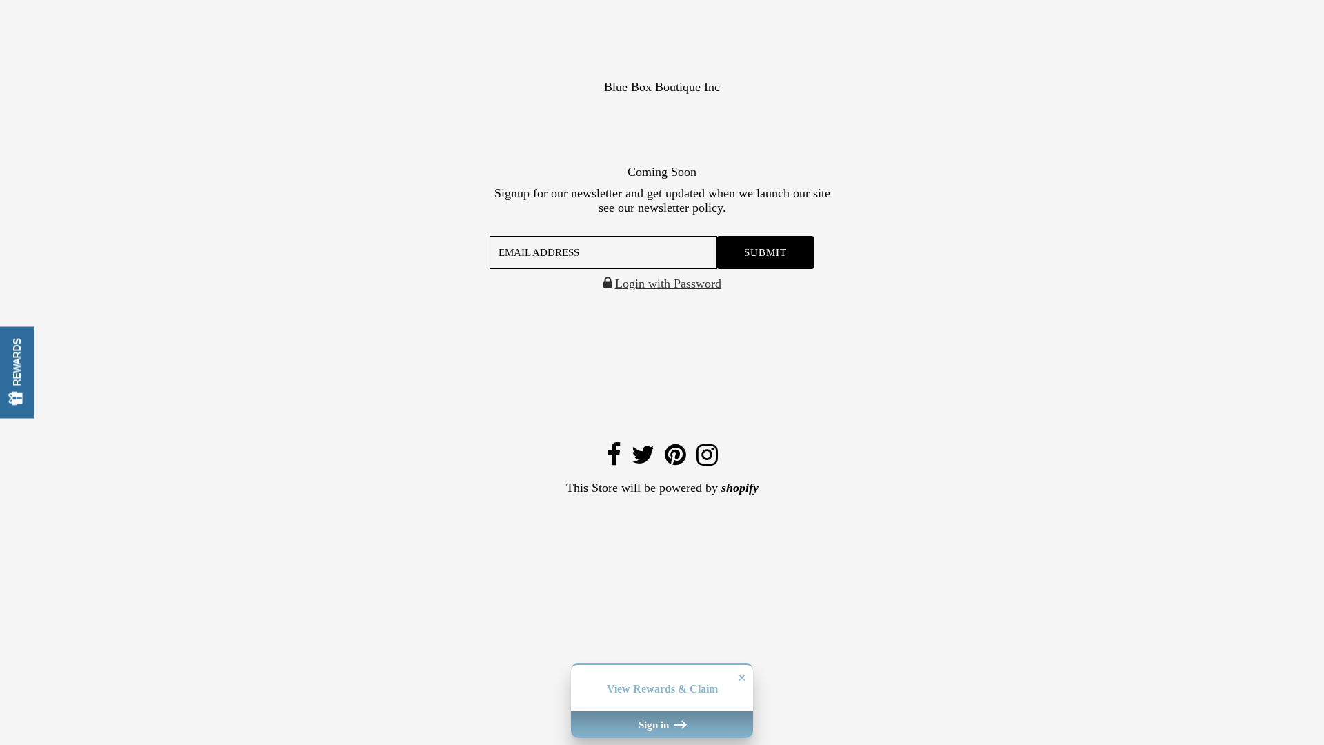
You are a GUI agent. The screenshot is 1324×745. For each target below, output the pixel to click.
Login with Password (668, 283)
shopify (740, 488)
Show (17, 373)
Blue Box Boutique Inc (662, 87)
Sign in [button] (655, 725)
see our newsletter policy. (662, 208)
